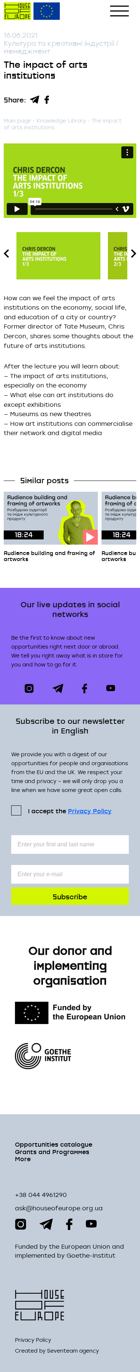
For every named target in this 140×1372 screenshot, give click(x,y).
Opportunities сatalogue (53, 1143)
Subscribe (70, 896)
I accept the (70, 810)
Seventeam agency (73, 1350)
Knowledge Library (62, 120)
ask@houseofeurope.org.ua (59, 1208)
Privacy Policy (90, 811)
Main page (17, 120)
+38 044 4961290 (41, 1195)
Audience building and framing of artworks (49, 556)
